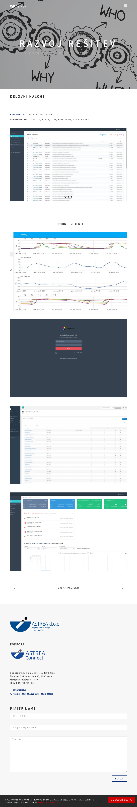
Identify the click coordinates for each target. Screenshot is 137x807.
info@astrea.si (19, 689)
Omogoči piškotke (121, 799)
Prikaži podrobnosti (49, 802)
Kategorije (17, 114)
